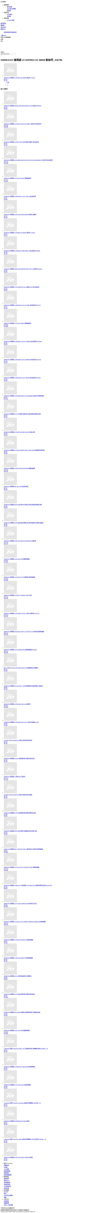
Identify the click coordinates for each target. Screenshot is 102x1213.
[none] (52, 100)
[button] (51, 11)
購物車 (2, 25)
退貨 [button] (10, 32)
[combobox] (51, 54)
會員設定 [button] (14, 32)
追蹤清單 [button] (6, 32)
